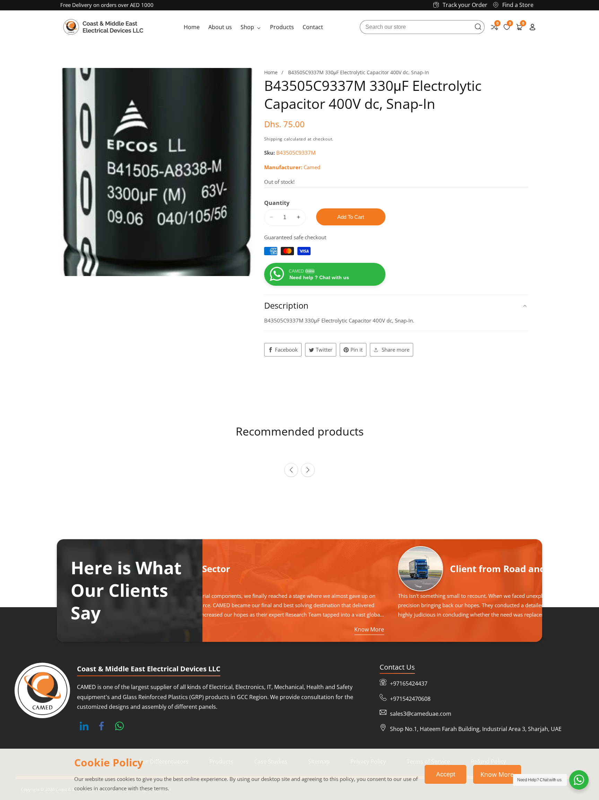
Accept (445, 774)
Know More (497, 774)
